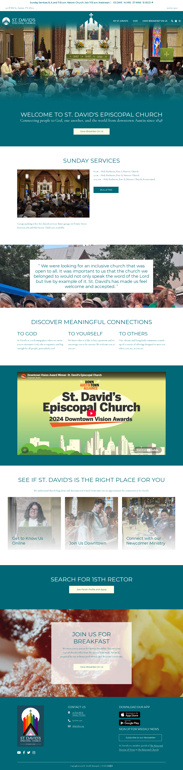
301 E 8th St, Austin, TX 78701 (19, 8)
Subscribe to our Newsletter (140, 737)
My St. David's (120, 21)
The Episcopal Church (148, 749)
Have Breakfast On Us (155, 21)
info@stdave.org (78, 726)
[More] (179, 21)
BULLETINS (106, 190)
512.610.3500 (172, 8)
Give (135, 21)
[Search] (172, 21)
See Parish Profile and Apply (92, 589)
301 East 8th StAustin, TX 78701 (78, 713)
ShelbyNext (107, 766)
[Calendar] (176, 21)
